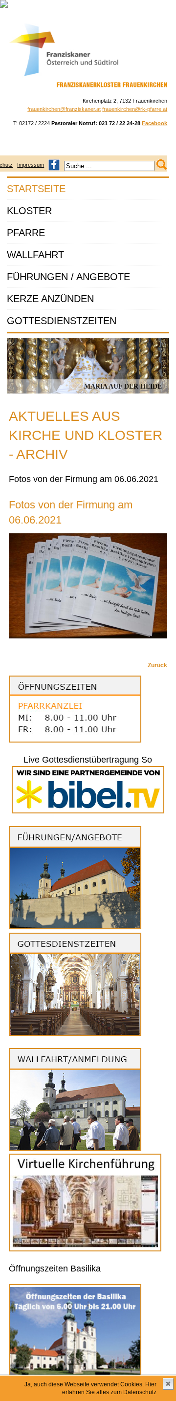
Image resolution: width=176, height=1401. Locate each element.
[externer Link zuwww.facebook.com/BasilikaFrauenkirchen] (54, 165)
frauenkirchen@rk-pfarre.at (134, 109)
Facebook (154, 123)
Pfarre (26, 232)
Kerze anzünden (50, 298)
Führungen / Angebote (68, 276)
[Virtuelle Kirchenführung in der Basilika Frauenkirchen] (85, 1249)
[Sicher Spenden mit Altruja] (4, 5)
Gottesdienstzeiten (61, 320)
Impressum (30, 165)
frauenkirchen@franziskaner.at (64, 109)
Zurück (157, 665)
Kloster (29, 210)
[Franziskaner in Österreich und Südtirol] (64, 76)
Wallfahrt (35, 254)
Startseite (36, 188)
